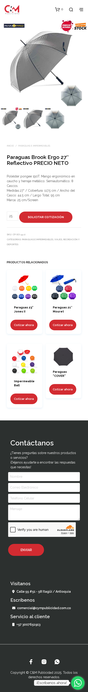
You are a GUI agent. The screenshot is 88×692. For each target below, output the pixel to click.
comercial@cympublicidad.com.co (44, 608)
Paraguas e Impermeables (34, 145)
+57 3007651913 (28, 624)
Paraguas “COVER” (60, 373)
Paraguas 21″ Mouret (62, 309)
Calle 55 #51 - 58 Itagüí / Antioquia (43, 591)
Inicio (10, 145)
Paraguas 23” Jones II (23, 309)
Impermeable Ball (24, 383)
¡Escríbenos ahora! (51, 683)
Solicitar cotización (46, 217)
